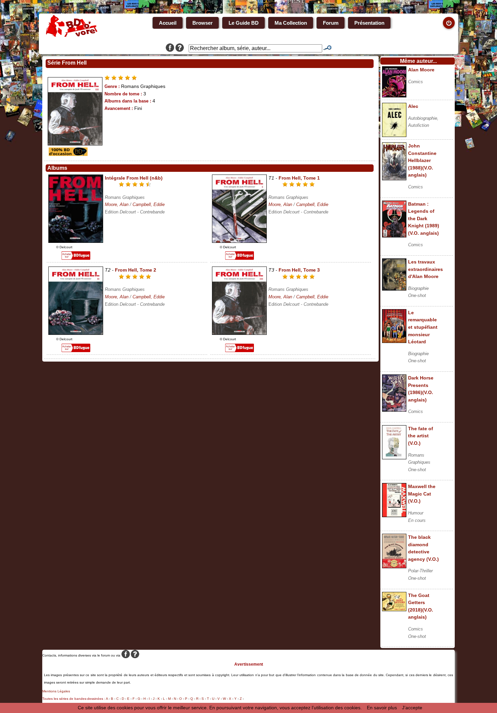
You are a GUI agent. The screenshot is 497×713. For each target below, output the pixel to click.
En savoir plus (382, 707)
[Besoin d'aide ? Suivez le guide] (179, 48)
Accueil (167, 23)
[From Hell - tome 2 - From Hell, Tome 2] (75, 333)
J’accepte (412, 707)
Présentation (369, 23)
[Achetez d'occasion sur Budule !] (67, 154)
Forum (330, 23)
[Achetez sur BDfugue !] (76, 258)
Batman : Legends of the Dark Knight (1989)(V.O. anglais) (423, 218)
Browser (202, 23)
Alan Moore (421, 69)
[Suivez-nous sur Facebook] (170, 48)
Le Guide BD (244, 23)
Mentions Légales (56, 691)
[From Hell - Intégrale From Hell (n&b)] (75, 241)
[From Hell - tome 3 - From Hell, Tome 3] (239, 333)
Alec (413, 106)
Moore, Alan (116, 204)
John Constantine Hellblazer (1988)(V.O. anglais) (422, 160)
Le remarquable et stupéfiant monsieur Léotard (422, 327)
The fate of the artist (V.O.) (420, 436)
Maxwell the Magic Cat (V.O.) (421, 494)
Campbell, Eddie (149, 204)
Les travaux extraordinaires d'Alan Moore (425, 269)
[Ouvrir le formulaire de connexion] (449, 23)
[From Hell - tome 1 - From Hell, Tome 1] (239, 241)
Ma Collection (291, 23)
